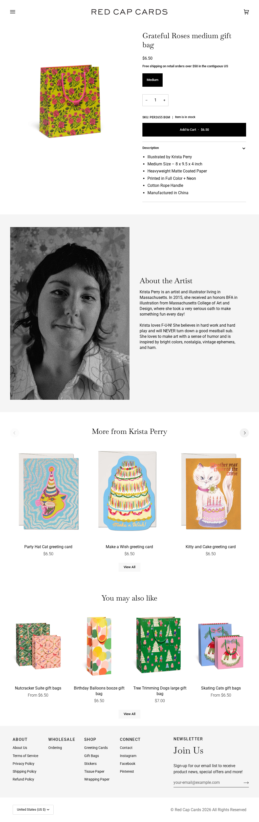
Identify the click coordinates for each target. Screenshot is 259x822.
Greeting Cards (96, 748)
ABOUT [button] (20, 739)
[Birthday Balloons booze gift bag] (99, 646)
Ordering (55, 748)
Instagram (128, 756)
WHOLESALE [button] (61, 739)
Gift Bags (91, 756)
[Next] (244, 432)
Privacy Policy (23, 764)
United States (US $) (31, 809)
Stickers (90, 764)
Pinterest (127, 771)
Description (150, 148)
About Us (20, 748)
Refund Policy (23, 779)
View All (129, 567)
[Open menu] (17, 12)
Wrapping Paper (97, 779)
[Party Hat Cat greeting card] (48, 492)
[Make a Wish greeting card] (129, 492)
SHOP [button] (90, 739)
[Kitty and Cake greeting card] (210, 492)
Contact (126, 748)
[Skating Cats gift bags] (221, 646)
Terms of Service (25, 756)
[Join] (242, 783)
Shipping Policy (24, 771)
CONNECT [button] (130, 739)
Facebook (127, 764)
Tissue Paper (94, 771)
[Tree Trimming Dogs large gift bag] (160, 646)
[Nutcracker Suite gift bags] (38, 646)
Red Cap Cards (188, 809)
